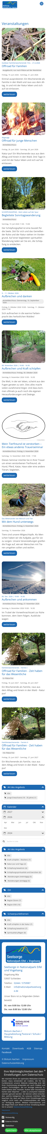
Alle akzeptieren (33, 1130)
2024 (9, 833)
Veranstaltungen (15, 23)
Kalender (11, 806)
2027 (9, 811)
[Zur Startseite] (10, 5)
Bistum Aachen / (13, 1031)
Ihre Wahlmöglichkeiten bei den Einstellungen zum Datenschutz (23, 1073)
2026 (9, 817)
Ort (9, 890)
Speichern (11, 1130)
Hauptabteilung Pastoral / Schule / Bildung (22, 1035)
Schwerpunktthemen (18, 913)
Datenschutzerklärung (23, 1107)
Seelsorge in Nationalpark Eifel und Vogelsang (23, 968)
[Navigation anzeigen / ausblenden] (41, 3)
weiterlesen (9, 94)
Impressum (6, 1110)
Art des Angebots (16, 787)
